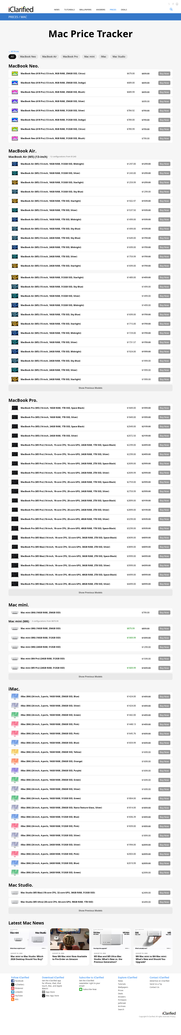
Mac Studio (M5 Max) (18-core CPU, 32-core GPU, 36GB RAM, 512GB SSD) (58, 892)
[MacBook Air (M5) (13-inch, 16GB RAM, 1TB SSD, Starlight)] (15, 201)
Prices (120, 990)
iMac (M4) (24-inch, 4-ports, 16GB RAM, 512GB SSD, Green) (51, 798)
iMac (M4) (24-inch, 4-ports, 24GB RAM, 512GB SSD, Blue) (50, 863)
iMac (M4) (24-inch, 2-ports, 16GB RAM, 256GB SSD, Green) (51, 715)
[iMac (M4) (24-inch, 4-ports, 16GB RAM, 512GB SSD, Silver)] (15, 835)
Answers (122, 996)
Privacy (172, 1016)
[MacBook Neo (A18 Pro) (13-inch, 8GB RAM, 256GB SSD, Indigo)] (15, 83)
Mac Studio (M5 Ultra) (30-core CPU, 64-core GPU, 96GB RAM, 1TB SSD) (57, 902)
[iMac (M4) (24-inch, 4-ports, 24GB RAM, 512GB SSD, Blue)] (15, 863)
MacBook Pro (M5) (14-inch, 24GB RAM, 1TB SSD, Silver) (49, 436)
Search (121, 1009)
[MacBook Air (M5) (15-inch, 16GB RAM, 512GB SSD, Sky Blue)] (15, 286)
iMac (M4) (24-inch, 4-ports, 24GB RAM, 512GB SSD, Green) (51, 872)
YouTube (19, 995)
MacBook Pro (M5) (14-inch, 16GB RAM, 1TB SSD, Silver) (49, 417)
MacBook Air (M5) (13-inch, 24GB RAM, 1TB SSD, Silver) (49, 256)
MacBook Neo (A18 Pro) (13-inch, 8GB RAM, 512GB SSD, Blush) (53, 138)
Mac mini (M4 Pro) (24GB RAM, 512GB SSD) (43, 658)
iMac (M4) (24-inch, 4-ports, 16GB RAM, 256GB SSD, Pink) (50, 733)
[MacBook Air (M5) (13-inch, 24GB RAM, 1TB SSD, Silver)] (15, 256)
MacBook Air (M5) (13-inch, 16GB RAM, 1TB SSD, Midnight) (51, 219)
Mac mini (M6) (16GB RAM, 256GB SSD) (41, 628)
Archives (122, 1006)
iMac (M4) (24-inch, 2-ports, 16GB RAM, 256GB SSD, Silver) (50, 706)
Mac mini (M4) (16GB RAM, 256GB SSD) (41, 612)
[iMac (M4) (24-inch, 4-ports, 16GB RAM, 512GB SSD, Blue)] (15, 817)
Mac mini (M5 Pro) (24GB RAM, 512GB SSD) (43, 668)
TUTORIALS (69, 9)
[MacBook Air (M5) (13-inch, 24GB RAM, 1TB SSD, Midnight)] (15, 247)
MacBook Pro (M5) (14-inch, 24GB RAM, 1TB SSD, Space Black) (52, 426)
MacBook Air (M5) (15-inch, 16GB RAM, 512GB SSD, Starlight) (52, 277)
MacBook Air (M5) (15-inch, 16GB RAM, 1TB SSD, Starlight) (51, 324)
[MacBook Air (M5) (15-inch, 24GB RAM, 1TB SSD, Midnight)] (15, 351)
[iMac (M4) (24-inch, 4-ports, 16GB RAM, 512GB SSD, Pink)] (15, 826)
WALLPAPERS (85, 9)
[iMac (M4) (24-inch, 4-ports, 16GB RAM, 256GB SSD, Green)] (15, 780)
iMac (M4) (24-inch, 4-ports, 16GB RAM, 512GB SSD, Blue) (50, 817)
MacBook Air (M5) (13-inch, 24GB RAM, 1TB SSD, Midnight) (51, 247)
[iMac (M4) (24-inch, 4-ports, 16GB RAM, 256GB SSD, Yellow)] (15, 752)
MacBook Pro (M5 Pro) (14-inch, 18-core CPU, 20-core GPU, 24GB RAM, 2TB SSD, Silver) (65, 510)
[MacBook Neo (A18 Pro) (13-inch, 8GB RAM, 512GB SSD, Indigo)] (15, 120)
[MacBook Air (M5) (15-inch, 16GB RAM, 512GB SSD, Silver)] (15, 296)
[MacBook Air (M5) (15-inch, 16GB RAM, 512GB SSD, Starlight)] (15, 277)
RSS (16, 999)
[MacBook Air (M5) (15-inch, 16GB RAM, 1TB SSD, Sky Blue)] (15, 314)
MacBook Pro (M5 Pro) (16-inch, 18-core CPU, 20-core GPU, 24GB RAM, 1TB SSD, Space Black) (68, 482)
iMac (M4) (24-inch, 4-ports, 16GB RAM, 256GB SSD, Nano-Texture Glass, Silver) (61, 807)
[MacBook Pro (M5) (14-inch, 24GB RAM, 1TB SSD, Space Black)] (15, 426)
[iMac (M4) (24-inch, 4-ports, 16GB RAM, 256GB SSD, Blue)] (15, 743)
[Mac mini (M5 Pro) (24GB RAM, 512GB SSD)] (15, 668)
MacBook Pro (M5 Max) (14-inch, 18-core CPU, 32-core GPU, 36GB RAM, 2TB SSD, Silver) (65, 547)
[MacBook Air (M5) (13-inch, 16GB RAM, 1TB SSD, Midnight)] (15, 219)
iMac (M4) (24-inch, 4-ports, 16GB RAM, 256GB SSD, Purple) (51, 770)
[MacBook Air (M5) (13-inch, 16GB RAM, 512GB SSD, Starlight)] (15, 182)
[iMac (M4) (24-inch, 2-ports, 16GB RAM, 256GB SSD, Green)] (15, 715)
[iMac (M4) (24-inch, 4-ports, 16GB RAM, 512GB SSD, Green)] (15, 798)
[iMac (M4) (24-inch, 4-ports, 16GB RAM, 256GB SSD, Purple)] (15, 770)
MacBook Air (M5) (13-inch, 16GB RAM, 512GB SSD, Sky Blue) (52, 191)
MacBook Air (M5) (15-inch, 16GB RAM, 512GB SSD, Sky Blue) (52, 286)
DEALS (124, 9)
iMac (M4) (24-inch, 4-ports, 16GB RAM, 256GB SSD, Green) (51, 780)
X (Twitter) (19, 984)
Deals (120, 993)
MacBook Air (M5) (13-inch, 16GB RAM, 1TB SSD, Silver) (49, 210)
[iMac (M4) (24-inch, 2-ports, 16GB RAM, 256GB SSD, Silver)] (15, 706)
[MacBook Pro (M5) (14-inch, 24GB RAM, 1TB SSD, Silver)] (15, 435)
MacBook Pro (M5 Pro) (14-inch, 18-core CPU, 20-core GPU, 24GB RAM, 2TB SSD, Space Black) (68, 500)
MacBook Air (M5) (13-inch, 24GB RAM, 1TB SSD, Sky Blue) (50, 238)
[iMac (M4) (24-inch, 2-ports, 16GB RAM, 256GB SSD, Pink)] (15, 724)
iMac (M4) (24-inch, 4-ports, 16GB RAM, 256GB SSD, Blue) (50, 743)
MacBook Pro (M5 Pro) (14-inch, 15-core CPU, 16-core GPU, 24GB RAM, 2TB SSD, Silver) (65, 473)
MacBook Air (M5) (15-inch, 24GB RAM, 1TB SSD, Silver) (49, 370)
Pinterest (19, 988)
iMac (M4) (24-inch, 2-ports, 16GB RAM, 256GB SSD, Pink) (50, 724)
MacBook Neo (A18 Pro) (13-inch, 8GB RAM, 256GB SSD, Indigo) (53, 83)
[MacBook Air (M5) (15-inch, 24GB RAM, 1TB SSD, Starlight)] (15, 379)
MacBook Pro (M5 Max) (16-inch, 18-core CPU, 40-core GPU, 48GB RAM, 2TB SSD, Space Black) (69, 574)
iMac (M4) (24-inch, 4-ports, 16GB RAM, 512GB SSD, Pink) (50, 826)
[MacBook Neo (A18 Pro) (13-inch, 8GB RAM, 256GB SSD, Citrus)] (15, 73)
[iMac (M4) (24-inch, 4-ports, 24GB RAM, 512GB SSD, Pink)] (15, 854)
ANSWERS (100, 9)
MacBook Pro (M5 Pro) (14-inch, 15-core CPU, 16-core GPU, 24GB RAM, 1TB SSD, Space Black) (68, 445)
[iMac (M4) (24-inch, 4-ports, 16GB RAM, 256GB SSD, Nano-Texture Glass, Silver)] (15, 808)
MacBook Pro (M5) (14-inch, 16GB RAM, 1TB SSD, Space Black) (52, 408)
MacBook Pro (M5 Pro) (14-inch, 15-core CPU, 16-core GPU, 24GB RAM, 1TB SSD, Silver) (65, 454)
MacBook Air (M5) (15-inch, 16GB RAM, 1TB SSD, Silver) (49, 342)
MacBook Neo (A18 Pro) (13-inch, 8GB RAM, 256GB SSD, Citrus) (53, 73)
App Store (50, 992)
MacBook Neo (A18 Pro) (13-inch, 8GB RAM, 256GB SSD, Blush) (53, 92)
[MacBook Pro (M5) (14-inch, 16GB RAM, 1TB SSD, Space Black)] (15, 408)
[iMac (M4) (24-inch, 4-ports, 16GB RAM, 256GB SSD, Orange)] (15, 761)
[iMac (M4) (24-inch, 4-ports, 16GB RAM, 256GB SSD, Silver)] (15, 789)
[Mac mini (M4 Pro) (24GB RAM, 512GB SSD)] (15, 658)
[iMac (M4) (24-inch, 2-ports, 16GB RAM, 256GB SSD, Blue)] (15, 696)
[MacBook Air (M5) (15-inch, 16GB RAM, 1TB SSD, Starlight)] (15, 324)
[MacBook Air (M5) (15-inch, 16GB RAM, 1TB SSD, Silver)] (15, 342)
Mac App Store (52, 995)
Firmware (122, 1000)
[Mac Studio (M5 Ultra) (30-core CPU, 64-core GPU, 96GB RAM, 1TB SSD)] (15, 902)
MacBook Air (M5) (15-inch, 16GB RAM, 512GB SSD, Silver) (50, 296)
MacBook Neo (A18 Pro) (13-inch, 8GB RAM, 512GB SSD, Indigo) (53, 120)
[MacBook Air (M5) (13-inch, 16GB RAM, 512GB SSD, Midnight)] (15, 164)
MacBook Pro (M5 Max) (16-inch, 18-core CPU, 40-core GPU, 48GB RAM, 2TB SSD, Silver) (65, 584)
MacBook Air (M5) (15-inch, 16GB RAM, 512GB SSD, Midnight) (52, 305)
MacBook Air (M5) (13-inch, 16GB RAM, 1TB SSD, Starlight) (51, 201)
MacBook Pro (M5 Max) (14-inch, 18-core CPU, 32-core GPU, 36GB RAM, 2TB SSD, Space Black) (69, 537)
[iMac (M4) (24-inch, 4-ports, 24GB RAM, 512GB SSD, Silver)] (15, 845)
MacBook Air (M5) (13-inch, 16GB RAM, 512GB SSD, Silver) (50, 173)
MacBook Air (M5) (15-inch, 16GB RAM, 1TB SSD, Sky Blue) (50, 314)
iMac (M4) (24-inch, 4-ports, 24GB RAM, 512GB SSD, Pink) (50, 854)
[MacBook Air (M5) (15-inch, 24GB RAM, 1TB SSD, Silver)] (15, 370)
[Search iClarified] (171, 9)
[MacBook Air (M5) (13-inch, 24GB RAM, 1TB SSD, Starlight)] (15, 266)
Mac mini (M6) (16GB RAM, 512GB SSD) (41, 637)
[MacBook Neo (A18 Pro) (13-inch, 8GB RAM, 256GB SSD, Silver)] (15, 101)
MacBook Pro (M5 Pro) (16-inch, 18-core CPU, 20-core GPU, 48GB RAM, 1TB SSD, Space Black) (68, 528)
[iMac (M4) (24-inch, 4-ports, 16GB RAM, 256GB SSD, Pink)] (15, 733)
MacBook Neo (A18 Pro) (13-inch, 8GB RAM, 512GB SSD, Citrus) (53, 129)
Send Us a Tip (156, 984)
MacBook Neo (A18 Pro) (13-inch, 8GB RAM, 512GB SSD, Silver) (53, 110)
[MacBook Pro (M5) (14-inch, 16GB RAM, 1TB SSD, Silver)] (15, 417)
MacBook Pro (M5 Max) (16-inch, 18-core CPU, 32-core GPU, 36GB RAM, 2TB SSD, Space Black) (69, 556)
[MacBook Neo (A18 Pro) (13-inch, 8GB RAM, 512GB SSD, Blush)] (15, 138)
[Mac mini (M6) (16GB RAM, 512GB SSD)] (15, 638)
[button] (90, 388)
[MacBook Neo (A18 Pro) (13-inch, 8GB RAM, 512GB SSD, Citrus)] (15, 129)
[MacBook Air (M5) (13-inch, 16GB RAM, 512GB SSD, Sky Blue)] (15, 191)
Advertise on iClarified (159, 981)
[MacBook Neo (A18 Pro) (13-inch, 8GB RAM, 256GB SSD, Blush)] (15, 92)
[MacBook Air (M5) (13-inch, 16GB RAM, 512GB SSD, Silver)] (15, 173)
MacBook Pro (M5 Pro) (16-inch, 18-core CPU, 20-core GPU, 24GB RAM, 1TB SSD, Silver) (65, 491)
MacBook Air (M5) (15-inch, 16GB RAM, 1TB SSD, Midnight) (51, 333)
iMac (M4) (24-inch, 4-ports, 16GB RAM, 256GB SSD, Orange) (51, 761)
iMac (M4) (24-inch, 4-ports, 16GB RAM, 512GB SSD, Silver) (50, 835)
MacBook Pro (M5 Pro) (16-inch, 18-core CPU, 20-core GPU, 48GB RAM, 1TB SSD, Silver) (65, 519)
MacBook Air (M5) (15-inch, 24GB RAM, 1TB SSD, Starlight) (51, 379)
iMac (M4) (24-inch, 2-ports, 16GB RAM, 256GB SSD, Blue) (50, 696)
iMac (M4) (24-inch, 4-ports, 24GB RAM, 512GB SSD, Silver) (50, 844)
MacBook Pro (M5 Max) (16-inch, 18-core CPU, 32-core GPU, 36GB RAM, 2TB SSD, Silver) (65, 565)
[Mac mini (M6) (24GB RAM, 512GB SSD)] (15, 647)
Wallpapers (123, 987)
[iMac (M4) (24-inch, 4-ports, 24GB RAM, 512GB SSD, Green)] (15, 872)
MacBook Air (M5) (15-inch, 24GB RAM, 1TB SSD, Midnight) (51, 351)
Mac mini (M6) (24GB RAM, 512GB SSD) (41, 647)
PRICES (113, 9)
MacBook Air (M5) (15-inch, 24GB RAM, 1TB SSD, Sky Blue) (50, 361)
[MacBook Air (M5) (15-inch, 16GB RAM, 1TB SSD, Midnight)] (15, 333)
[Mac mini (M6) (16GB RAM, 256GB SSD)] (15, 628)
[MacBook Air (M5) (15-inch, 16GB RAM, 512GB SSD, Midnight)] (15, 305)
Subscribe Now (89, 989)
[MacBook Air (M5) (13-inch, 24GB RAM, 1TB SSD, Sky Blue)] (15, 238)
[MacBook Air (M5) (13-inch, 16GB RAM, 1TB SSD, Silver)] (15, 210)
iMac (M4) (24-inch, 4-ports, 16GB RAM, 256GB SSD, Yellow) (51, 752)
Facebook (19, 981)
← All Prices (13, 51)
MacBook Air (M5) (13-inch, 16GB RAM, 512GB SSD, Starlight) (52, 182)
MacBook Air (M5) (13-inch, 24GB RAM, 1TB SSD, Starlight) (51, 266)
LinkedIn (19, 992)
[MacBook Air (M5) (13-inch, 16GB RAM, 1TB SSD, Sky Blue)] (15, 228)
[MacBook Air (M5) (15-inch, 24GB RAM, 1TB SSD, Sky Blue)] (15, 361)
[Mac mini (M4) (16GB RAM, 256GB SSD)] (15, 612)
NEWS (56, 9)
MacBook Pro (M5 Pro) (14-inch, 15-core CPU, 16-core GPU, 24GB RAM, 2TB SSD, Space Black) (68, 463)
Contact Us (154, 987)
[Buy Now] (164, 73)
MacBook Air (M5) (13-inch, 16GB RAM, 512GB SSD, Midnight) (52, 164)
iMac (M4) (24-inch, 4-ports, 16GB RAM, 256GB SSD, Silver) (50, 789)
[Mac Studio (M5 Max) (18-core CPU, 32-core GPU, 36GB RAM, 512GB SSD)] (15, 892)
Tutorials (122, 984)
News (120, 981)
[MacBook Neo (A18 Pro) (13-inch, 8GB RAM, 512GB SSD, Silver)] (15, 110)
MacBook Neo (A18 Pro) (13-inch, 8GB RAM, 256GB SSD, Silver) (53, 101)
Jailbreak (122, 1003)
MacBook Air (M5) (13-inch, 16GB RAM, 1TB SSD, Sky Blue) (50, 229)
